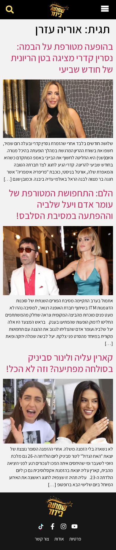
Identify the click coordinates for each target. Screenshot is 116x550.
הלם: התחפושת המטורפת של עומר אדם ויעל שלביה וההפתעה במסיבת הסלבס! (61, 204)
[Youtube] (74, 526)
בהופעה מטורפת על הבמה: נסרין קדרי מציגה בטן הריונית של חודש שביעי (62, 57)
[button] (9, 9)
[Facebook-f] (52, 526)
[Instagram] (63, 526)
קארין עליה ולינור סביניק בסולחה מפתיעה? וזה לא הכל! (59, 363)
